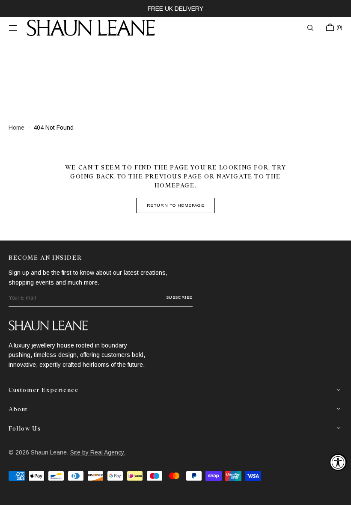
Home (16, 127)
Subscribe (179, 297)
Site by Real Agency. (97, 452)
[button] (12, 27)
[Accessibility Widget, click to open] (338, 462)
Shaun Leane (49, 452)
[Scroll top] (338, 492)
